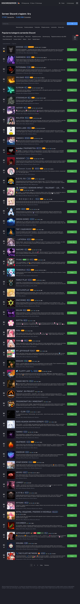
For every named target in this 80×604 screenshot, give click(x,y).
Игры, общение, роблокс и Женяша (33, 512)
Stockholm (21, 98)
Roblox (24, 39)
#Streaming (19, 174)
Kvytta (19, 320)
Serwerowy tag (46, 36)
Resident (20, 158)
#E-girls (30, 164)
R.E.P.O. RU (21, 179)
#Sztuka (38, 306)
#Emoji (24, 356)
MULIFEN (20, 118)
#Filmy (22, 204)
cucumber (21, 523)
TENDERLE (21, 270)
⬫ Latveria (21, 239)
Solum (19, 310)
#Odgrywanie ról (20, 73)
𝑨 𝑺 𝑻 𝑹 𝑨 (20, 493)
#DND (29, 174)
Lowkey (19, 482)
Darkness (21, 57)
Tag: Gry (14, 43)
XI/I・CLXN (20, 412)
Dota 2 (29, 39)
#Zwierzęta (37, 427)
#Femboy (26, 377)
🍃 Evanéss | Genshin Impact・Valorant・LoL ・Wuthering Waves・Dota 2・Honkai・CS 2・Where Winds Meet (41, 188)
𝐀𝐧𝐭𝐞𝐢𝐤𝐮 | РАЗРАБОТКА (26, 148)
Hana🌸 (19, 341)
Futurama (21, 67)
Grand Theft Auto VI (7, 39)
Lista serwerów (6, 43)
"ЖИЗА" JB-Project (25, 391)
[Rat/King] (21, 300)
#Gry (25, 53)
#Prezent (21, 53)
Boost (33, 3)
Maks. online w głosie (19, 36)
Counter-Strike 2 (17, 39)
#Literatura (27, 235)
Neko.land (21, 128)
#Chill (33, 316)
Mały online (28, 36)
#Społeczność (30, 53)
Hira (18, 330)
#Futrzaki (24, 265)
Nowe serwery (19, 27)
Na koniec (46, 565)
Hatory (19, 108)
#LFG (17, 53)
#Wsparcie (18, 316)
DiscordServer (11, 3)
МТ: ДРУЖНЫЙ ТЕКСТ (25, 351)
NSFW (35, 533)
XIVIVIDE (19, 47)
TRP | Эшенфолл (24, 229)
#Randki (28, 123)
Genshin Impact (36, 39)
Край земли (22, 462)
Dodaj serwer (26, 3)
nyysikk (20, 503)
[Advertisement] (40, 573)
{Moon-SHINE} (22, 219)
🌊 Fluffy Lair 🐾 (24, 371)
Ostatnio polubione (28, 27)
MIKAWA (19, 543)
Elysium (20, 87)
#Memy (18, 123)
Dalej (41, 565)
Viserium (20, 452)
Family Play (21, 280)
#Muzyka (26, 73)
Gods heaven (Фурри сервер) (30, 422)
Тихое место (22, 381)
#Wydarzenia (22, 154)
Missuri (19, 361)
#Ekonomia (28, 154)
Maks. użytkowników (7, 36)
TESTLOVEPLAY (22, 290)
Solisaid (20, 77)
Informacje (39, 3)
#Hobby (18, 387)
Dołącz (72, 49)
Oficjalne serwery (45, 27)
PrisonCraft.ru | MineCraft (29, 401)
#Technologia (19, 285)
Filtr (76, 37)
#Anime (36, 53)
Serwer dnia (61, 27)
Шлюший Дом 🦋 (24, 533)
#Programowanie (28, 397)
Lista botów (54, 27)
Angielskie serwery (36, 36)
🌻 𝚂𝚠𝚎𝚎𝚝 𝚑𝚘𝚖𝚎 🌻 (25, 168)
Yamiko (19, 432)
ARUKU (19, 472)
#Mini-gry (18, 184)
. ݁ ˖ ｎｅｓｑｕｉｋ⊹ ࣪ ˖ (25, 199)
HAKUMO (20, 249)
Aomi (18, 209)
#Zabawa (25, 83)
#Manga (18, 437)
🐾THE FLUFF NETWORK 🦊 (28, 553)
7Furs (19, 260)
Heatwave (21, 442)
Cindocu (20, 138)
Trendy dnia (37, 27)
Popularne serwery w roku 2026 (58, 36)
